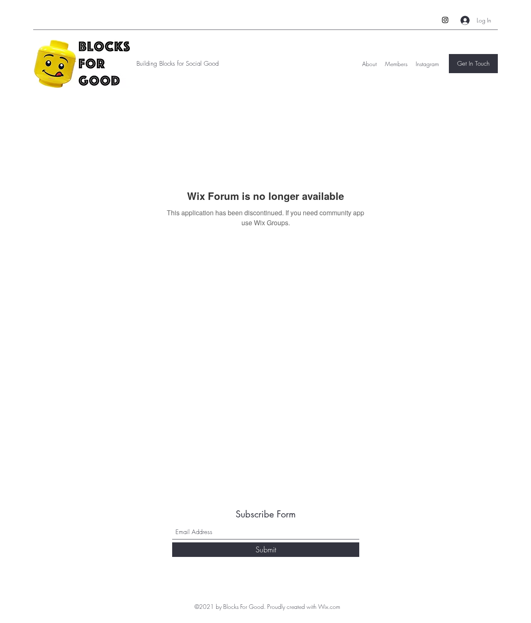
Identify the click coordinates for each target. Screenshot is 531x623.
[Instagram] (445, 20)
